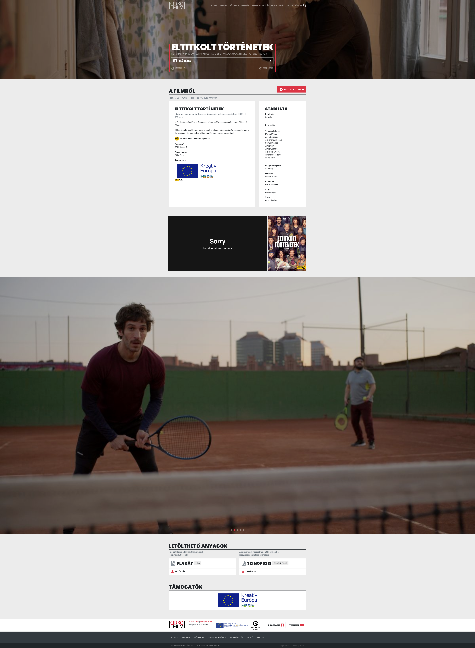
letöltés (180, 571)
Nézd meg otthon (294, 89)
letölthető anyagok (207, 98)
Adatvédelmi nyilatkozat (208, 646)
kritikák (245, 5)
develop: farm (298, 646)
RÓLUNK (298, 5)
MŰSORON (234, 5)
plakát (185, 98)
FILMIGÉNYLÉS (278, 5)
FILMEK (215, 5)
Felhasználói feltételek (182, 646)
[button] (231, 530)
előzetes (174, 98)
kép (192, 98)
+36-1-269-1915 (193, 622)
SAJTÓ (289, 5)
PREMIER (224, 5)
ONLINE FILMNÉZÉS (260, 5)
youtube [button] (294, 625)
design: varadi (284, 646)
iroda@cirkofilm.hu (206, 622)
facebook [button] (274, 625)
